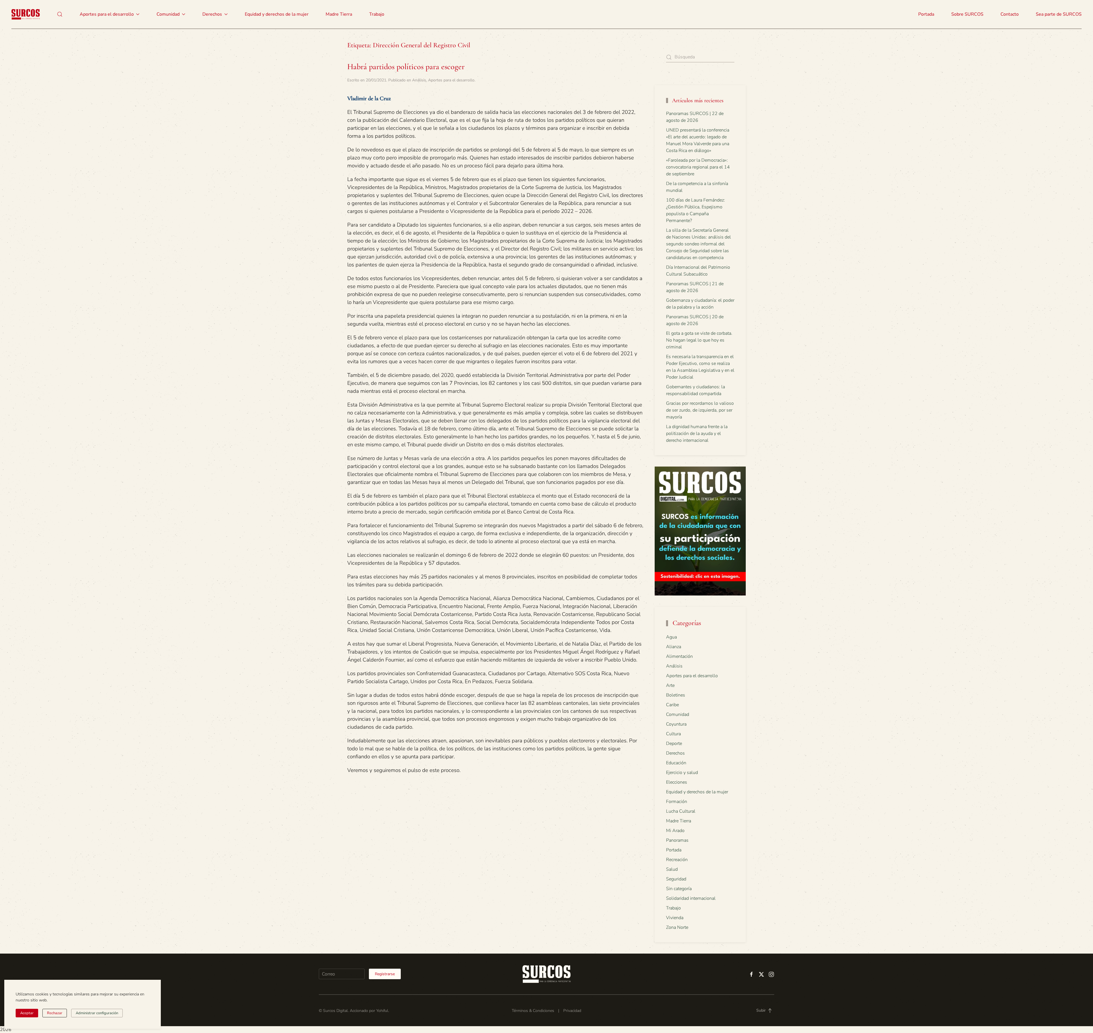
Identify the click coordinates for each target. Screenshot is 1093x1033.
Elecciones (676, 782)
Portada (926, 14)
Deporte (674, 743)
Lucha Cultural (680, 811)
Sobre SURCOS (967, 14)
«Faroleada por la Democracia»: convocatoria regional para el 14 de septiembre (698, 167)
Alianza (673, 647)
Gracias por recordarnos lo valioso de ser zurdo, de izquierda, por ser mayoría (700, 410)
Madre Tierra (339, 14)
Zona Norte (677, 927)
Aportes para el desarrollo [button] (107, 14)
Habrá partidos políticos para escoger (406, 66)
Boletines (675, 695)
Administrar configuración (97, 1013)
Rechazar (54, 1013)
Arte (670, 685)
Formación (676, 801)
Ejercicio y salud (682, 772)
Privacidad (572, 1010)
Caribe (672, 705)
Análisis (419, 80)
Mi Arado (675, 830)
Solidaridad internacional (691, 898)
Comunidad (677, 714)
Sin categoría (679, 889)
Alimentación (679, 656)
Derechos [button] (212, 14)
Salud (672, 869)
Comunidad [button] (168, 14)
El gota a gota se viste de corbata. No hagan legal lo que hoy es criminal (699, 340)
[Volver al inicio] (25, 14)
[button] (60, 14)
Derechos (675, 753)
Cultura (673, 734)
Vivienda (674, 918)
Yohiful (382, 1010)
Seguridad (676, 879)
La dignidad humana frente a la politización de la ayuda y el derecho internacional (697, 433)
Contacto (1009, 14)
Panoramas (677, 840)
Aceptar (27, 1013)
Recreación (677, 860)
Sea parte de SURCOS (1059, 14)
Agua (671, 637)
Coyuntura (676, 724)
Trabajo (376, 14)
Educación (676, 763)
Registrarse (385, 974)
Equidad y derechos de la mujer (277, 14)
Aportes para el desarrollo (451, 80)
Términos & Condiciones (533, 1010)
